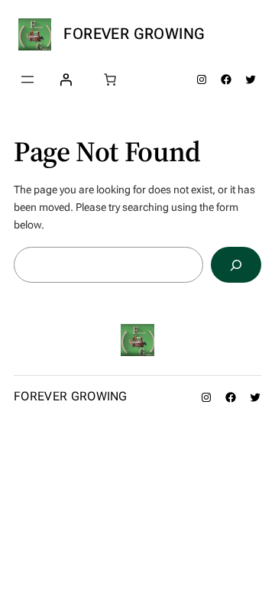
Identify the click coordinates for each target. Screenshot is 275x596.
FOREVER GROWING (134, 33)
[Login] (65, 79)
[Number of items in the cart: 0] (110, 79)
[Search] (236, 265)
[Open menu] (27, 79)
